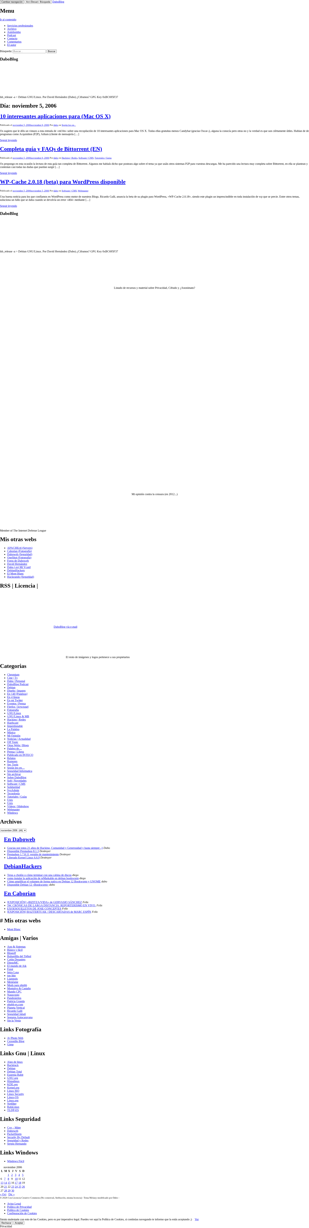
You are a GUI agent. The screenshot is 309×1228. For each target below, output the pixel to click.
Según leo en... (69, 125)
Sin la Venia (14, 1020)
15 (9, 1182)
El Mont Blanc (15, 573)
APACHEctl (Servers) (19, 547)
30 (12, 1190)
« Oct (3, 1194)
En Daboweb (19, 839)
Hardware (12, 722)
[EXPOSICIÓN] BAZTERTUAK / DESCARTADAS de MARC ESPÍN (49, 911)
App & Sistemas (16, 946)
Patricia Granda (16, 1001)
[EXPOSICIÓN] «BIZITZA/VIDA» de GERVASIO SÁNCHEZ (44, 902)
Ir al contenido (8, 19)
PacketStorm (14, 1134)
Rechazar (6, 1223)
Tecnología (13, 793)
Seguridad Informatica (19, 770)
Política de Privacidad (19, 1206)
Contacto (12, 38)
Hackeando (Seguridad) (20, 576)
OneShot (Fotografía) (19, 557)
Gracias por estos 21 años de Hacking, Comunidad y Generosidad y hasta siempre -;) (55, 847)
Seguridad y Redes (17, 1140)
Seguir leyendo (8, 140)
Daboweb (12, 1130)
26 (23, 1186)
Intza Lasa (13, 972)
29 (9, 1190)
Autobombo (14, 32)
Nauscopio (13, 994)
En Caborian (20, 893)
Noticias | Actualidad (19, 738)
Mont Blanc (14, 929)
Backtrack (13, 1065)
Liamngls (12, 978)
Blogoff (11, 953)
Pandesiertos (14, 998)
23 (12, 1186)
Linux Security (15, 1094)
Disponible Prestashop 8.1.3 (23, 851)
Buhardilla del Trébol (19, 956)
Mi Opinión (13, 735)
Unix (10, 799)
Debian (11, 687)
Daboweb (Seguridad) (19, 554)
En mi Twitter (15, 700)
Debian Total (14, 1071)
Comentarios (14, 41)
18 (19, 1182)
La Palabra (13, 729)
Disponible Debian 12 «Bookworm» (27, 884)
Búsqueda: (6, 51)
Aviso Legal (14, 1203)
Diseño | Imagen (16, 690)
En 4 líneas (13, 697)
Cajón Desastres (16, 959)
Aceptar (19, 1223)
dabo (55, 125)
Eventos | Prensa (16, 703)
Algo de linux (15, 1061)
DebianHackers (16, 570)
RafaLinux (13, 1106)
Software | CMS (86, 158)
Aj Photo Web (15, 1038)
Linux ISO (13, 1090)
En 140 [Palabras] (17, 693)
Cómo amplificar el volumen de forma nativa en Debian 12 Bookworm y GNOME (54, 881)
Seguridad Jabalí (16, 1014)
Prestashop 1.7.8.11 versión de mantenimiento (33, 854)
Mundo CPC (14, 991)
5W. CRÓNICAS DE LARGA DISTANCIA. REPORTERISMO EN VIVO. (51, 905)
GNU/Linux (14, 713)
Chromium (13, 674)
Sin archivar (14, 774)
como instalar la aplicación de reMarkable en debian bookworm (43, 878)
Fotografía (13, 709)
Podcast (11, 35)
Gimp (10, 1044)
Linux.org (12, 1100)
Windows (12, 812)
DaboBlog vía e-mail (65, 626)
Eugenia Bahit (15, 1074)
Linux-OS (13, 1097)
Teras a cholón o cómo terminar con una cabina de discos (39, 875)
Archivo (11, 28)
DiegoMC (13, 962)
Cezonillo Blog (15, 1041)
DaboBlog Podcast (17, 684)
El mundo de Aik (16, 965)
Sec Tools (12, 764)
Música (11, 732)
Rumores (12, 761)
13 (2, 1182)
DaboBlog (58, 1)
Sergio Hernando (16, 1143)
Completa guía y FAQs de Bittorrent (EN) (51, 149)
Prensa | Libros (15, 751)
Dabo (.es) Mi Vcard (19, 567)
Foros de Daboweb (18, 560)
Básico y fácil (15, 949)
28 (5, 1190)
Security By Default (18, 1137)
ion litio (11, 975)
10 (16, 1178)
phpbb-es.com (15, 1004)
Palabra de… (14, 748)
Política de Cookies (18, 1210)
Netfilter (11, 1103)
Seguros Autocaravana (20, 1017)
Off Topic (12, 742)
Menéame (12, 981)
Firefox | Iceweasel (17, 706)
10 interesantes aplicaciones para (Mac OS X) (55, 116)
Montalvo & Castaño (19, 988)
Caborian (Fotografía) (19, 551)
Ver (197, 1219)
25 (19, 1186)
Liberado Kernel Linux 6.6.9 (23, 857)
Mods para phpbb (17, 985)
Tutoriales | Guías (103, 158)
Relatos (11, 758)
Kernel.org (13, 1087)
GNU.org (12, 1077)
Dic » (11, 1194)
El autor (11, 44)
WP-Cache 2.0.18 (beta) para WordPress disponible (63, 181)
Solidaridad (13, 787)
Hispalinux (13, 1081)
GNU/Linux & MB (18, 716)
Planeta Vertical (16, 1007)
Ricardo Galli (14, 1010)
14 (5, 1182)
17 (16, 1182)
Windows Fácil (15, 1161)
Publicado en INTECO (20, 754)
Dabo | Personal (16, 681)
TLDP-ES (13, 1110)
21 (5, 1186)
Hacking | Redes (69, 158)
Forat (10, 969)
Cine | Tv (12, 677)
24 (16, 1186)
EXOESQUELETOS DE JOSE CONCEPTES (34, 908)
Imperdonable (15, 726)
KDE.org (12, 1084)
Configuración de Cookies (22, 1213)
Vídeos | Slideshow (18, 806)
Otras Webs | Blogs (18, 745)
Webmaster (83, 190)
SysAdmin (13, 790)
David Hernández (17, 563)
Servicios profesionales (20, 25)
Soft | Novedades (16, 780)
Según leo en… (16, 767)
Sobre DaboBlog (16, 777)
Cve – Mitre (14, 1127)
